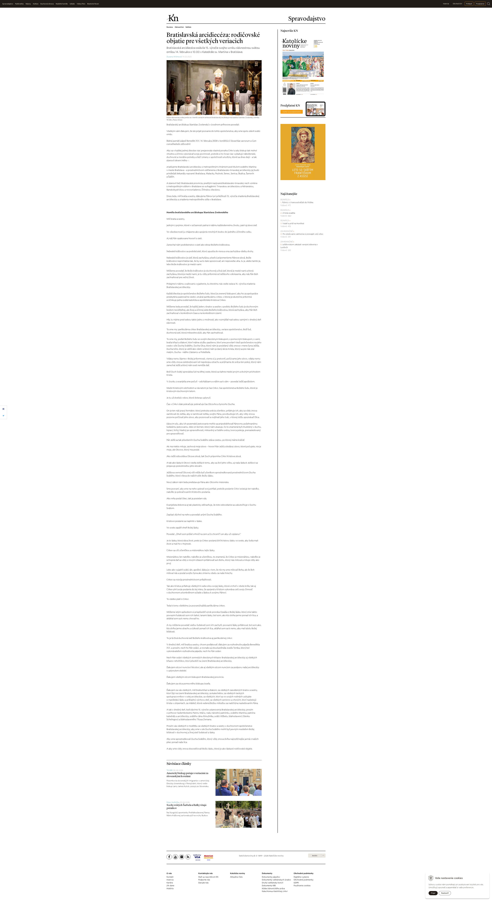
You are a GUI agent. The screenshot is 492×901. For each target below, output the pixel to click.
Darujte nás (203, 883)
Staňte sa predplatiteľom (292, 112)
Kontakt (170, 877)
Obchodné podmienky (303, 880)
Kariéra (170, 883)
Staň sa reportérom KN (208, 877)
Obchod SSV (457, 4)
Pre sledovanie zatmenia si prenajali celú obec (303, 234)
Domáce (284, 200)
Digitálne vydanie (301, 877)
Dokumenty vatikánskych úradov (276, 880)
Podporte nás (204, 880)
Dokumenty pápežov (271, 877)
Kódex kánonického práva (273, 888)
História (170, 888)
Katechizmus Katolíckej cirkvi (275, 891)
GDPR (296, 883)
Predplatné (480, 4)
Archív (314, 856)
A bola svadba (289, 213)
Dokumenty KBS (269, 885)
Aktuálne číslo (236, 877)
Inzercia (446, 4)
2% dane (170, 885)
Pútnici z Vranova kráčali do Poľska (297, 202)
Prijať (433, 893)
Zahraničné (286, 231)
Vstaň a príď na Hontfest (293, 223)
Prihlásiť (469, 4)
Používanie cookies (302, 885)
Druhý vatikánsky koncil (272, 883)
